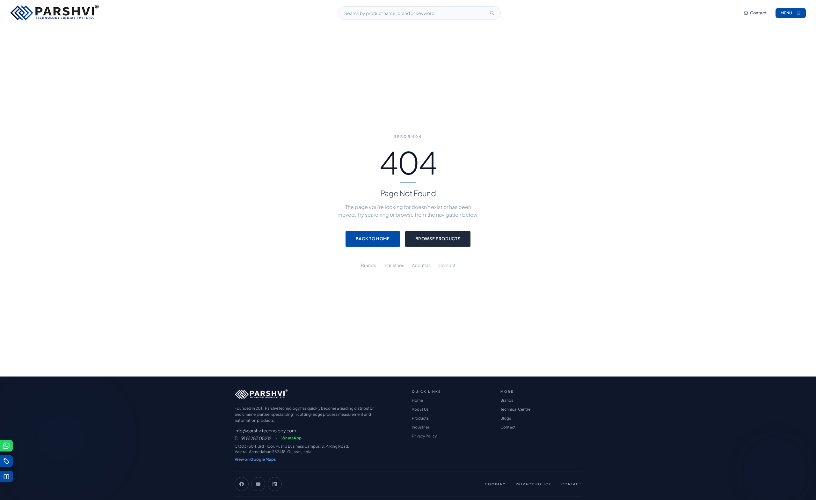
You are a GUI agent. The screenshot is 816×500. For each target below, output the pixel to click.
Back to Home (373, 238)
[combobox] (419, 13)
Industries (393, 265)
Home (417, 400)
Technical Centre (515, 409)
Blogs (505, 418)
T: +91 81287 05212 (253, 438)
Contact (758, 12)
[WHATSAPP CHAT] (6, 445)
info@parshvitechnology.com (265, 430)
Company (495, 484)
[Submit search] (491, 13)
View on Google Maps (255, 459)
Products (420, 418)
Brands (368, 265)
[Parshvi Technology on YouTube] (258, 484)
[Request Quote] (6, 461)
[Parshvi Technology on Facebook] (242, 484)
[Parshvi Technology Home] (54, 12)
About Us (421, 265)
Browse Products (438, 238)
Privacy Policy (424, 436)
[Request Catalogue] (6, 476)
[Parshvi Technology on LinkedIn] (275, 484)
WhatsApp (291, 438)
